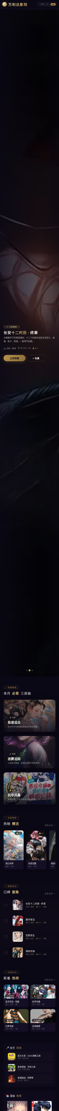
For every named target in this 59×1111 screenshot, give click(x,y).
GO (53, 4)
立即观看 (14, 358)
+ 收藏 (36, 358)
